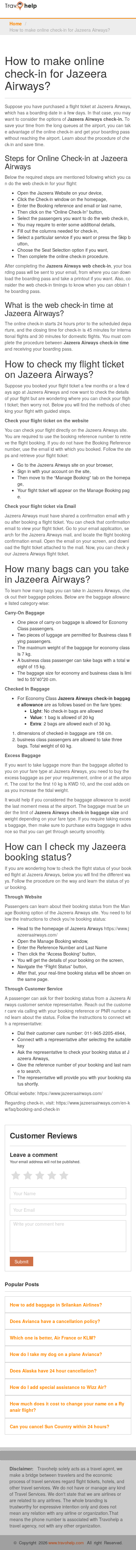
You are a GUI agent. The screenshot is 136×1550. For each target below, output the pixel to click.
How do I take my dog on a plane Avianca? (56, 1354)
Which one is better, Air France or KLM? (53, 1337)
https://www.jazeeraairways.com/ (69, 1093)
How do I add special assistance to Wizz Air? (58, 1387)
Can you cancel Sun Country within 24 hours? (59, 1426)
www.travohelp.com (66, 1543)
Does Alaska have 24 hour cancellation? (53, 1370)
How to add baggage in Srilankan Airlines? (56, 1304)
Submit (21, 1261)
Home (15, 23)
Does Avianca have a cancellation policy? (55, 1321)
